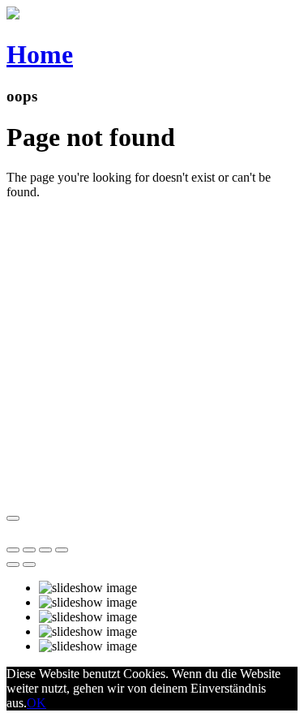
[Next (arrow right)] (29, 564)
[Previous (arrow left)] (12, 564)
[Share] (29, 549)
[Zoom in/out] (61, 549)
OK (36, 703)
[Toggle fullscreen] (45, 549)
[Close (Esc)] (12, 549)
